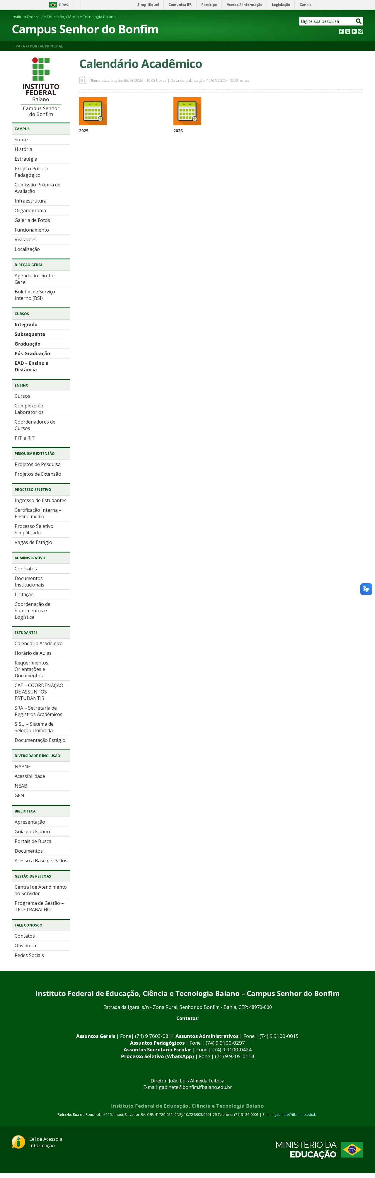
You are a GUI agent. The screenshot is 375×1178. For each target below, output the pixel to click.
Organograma (30, 210)
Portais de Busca (33, 841)
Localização (27, 249)
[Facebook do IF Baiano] (341, 32)
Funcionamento (32, 230)
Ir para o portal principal (37, 46)
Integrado (26, 324)
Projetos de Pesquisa (38, 464)
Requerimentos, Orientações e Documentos (32, 669)
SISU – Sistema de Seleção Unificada (34, 727)
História (23, 149)
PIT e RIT (25, 438)
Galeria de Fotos (32, 220)
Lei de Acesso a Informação (45, 1142)
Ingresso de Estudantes (41, 500)
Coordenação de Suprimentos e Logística (32, 610)
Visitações (26, 239)
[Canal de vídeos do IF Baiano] (354, 32)
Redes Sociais (29, 955)
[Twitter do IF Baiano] (347, 32)
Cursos (22, 396)
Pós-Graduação (32, 353)
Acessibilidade (30, 776)
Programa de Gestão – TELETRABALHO (39, 906)
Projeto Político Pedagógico (31, 171)
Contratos (26, 568)
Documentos (29, 851)
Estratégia (26, 159)
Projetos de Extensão (38, 474)
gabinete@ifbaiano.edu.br (296, 1114)
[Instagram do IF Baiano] (360, 32)
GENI (20, 795)
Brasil (65, 4)
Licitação (24, 594)
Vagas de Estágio (33, 542)
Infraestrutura (31, 201)
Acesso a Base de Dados (41, 860)
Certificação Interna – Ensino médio (38, 513)
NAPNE (23, 766)
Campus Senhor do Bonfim (85, 29)
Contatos (25, 936)
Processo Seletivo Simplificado (34, 529)
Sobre (21, 139)
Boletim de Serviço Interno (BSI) (35, 294)
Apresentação (30, 822)
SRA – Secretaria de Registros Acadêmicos (38, 711)
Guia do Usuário (32, 831)
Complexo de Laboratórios (29, 408)
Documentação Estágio (40, 740)
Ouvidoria (25, 945)
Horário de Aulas (33, 653)
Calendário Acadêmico (39, 643)
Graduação (27, 344)
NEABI (22, 786)
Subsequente (30, 334)
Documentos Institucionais (29, 581)
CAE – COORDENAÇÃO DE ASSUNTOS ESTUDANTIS (39, 691)
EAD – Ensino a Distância (32, 366)
